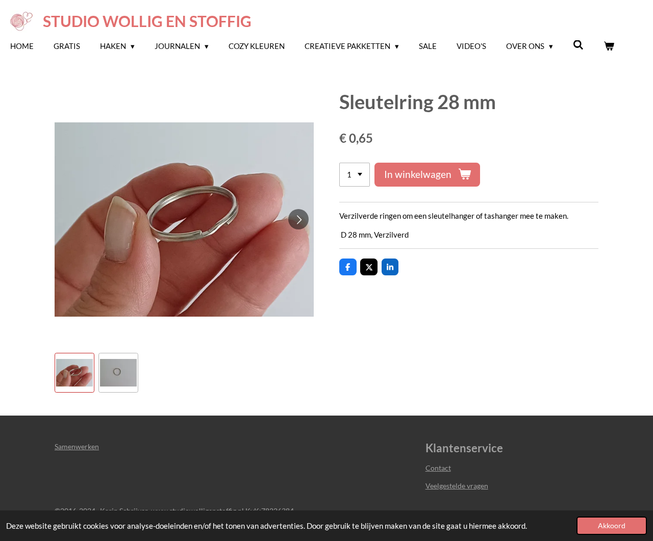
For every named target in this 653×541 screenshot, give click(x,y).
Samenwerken (77, 446)
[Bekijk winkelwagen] (608, 46)
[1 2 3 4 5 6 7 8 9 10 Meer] (354, 175)
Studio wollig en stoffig (147, 21)
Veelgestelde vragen (456, 485)
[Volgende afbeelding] (298, 219)
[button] (74, 373)
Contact (438, 467)
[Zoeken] (578, 45)
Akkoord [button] (611, 526)
